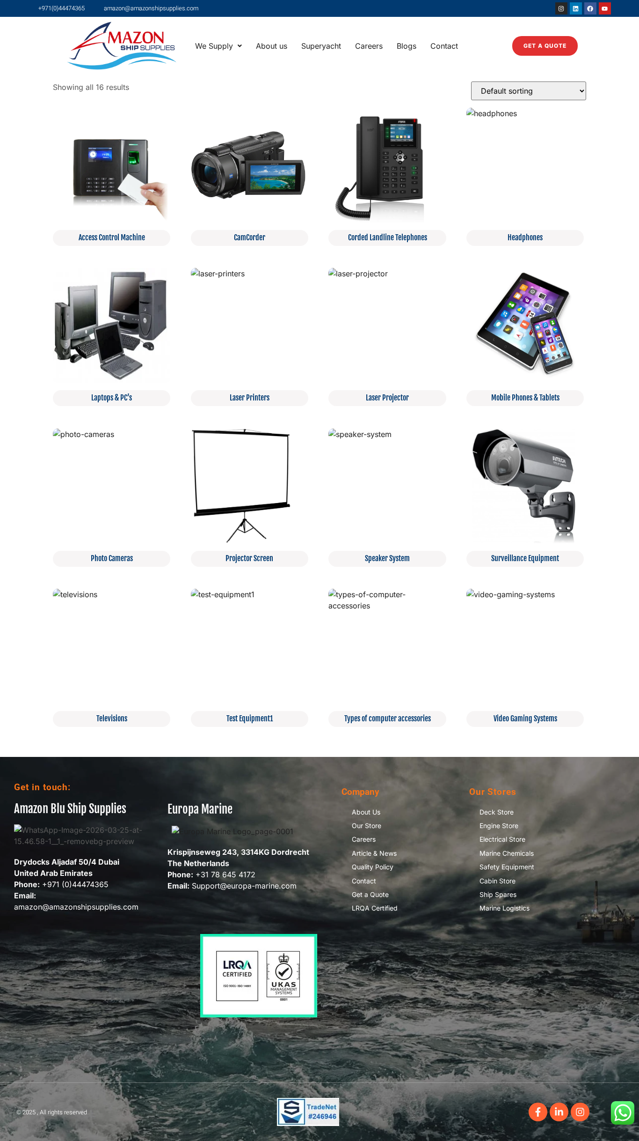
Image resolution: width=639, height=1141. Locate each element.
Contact (444, 46)
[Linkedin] (576, 8)
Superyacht (321, 46)
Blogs (406, 46)
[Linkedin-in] (559, 1112)
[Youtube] (605, 8)
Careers (369, 46)
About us (271, 46)
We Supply (214, 46)
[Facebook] (590, 8)
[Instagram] (561, 8)
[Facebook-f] (538, 1112)
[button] (218, 46)
